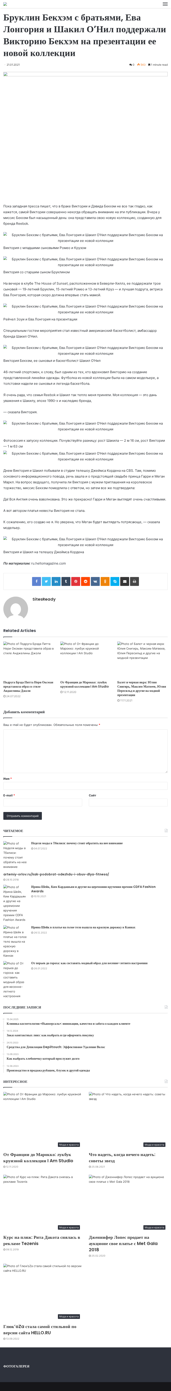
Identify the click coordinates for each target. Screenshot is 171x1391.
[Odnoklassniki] (105, 581)
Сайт (92, 795)
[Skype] (114, 581)
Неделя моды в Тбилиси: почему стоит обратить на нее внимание (77, 843)
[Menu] (165, 4)
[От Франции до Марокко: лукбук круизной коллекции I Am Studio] (85, 660)
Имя (7, 778)
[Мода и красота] (5, 4)
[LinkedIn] (56, 581)
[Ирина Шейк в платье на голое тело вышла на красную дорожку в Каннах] (15, 941)
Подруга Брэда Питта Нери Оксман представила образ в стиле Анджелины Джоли (28, 686)
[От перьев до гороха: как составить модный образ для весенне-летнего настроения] (15, 979)
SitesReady (44, 599)
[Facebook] (36, 581)
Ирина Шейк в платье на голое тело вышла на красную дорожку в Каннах (83, 927)
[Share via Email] (124, 581)
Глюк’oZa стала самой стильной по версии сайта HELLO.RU (39, 1329)
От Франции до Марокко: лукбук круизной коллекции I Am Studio (84, 684)
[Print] (134, 581)
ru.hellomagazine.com (48, 563)
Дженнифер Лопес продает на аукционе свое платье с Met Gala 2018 (123, 1243)
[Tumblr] (65, 581)
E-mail (9, 795)
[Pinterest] (75, 581)
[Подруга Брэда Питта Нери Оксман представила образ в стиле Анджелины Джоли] (28, 660)
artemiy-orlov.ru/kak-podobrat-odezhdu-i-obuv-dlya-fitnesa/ (56, 874)
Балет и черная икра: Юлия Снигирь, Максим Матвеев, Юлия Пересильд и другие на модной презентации (141, 688)
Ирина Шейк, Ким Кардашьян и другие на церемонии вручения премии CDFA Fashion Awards (93, 889)
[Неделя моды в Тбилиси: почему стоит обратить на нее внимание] (15, 855)
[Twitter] (46, 581)
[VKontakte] (95, 581)
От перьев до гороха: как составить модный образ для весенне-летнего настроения (89, 963)
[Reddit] (85, 581)
